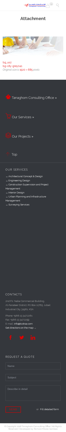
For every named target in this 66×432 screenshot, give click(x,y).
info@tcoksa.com (23, 323)
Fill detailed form (49, 409)
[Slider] (33, 47)
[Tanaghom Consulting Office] (35, 5)
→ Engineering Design (18, 180)
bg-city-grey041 (12, 66)
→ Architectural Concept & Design (24, 176)
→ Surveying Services (17, 204)
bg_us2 (7, 62)
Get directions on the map (19, 327)
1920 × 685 (26, 69)
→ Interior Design (15, 192)
